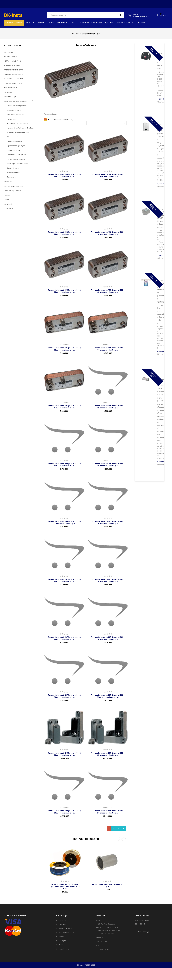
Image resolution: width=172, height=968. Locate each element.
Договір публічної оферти (119, 23)
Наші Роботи (64, 949)
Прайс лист (8, 208)
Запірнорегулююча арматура (15, 101)
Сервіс (51, 23)
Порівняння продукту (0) (63, 119)
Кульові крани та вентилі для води (20, 128)
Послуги (29, 23)
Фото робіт (8, 204)
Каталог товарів (10, 56)
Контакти (140, 23)
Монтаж (7, 195)
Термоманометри (13, 172)
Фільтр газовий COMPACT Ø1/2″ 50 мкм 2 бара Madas (160, 218)
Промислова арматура (16, 146)
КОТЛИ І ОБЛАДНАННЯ (12, 61)
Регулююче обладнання (16, 159)
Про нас (41, 23)
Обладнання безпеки (15, 137)
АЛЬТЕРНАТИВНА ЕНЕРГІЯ (13, 70)
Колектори (11, 119)
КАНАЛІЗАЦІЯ (9, 92)
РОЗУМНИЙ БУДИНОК (12, 65)
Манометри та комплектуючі (18, 132)
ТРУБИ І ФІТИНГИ (10, 88)
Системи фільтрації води (13, 186)
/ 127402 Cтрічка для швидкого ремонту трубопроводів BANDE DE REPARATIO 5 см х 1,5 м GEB (160, 302)
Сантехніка (8, 182)
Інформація (8, 52)
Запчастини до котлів (12, 191)
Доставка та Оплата (67, 23)
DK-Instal (14, 15)
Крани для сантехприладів (17, 123)
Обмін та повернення (91, 23)
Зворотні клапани (14, 110)
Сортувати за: (79, 123)
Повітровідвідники (14, 141)
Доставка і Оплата (66, 932)
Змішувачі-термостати (15, 114)
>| (123, 828)
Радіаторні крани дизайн (16, 155)
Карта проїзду (143, 932)
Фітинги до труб (10, 97)
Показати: (109, 123)
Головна (62, 920)
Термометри (11, 177)
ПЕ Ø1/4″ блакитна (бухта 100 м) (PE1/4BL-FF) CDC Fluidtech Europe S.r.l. (65, 886)
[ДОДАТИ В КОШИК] (47, 143)
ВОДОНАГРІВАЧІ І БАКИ (13, 83)
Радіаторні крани (13, 150)
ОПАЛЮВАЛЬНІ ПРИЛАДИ (14, 79)
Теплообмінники (13, 168)
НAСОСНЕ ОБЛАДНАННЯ (13, 74)
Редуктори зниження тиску (17, 163)
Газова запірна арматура (17, 106)
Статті (61, 937)
